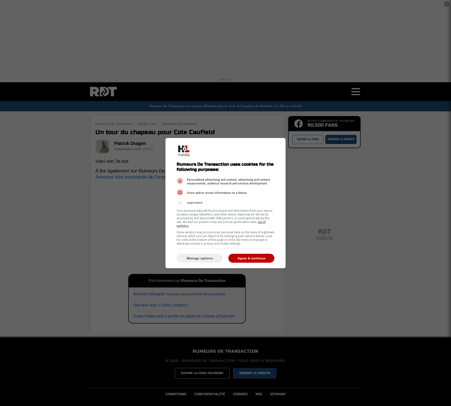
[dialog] (225, 203)
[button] (225, 202)
